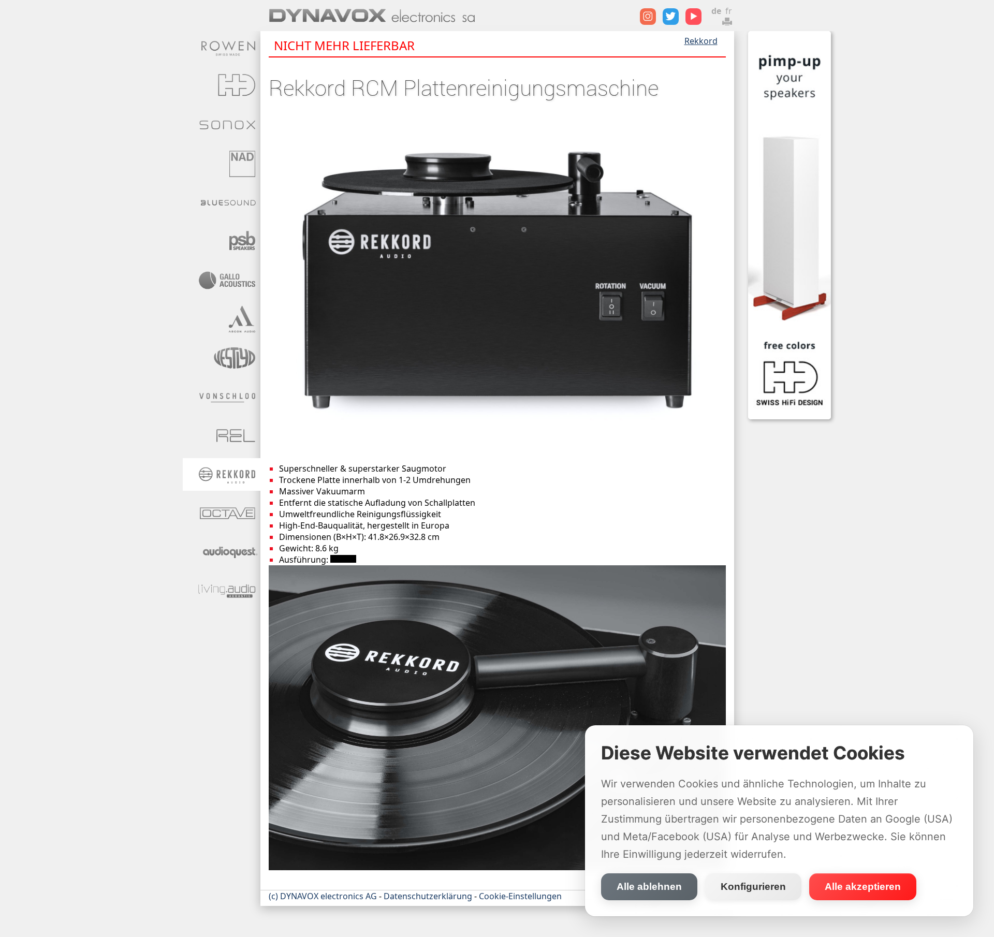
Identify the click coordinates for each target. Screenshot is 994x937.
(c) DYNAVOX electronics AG (323, 896)
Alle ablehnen (649, 886)
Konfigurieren (753, 886)
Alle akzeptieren (863, 886)
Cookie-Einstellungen (520, 896)
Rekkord (701, 41)
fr (728, 11)
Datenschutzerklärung (428, 896)
